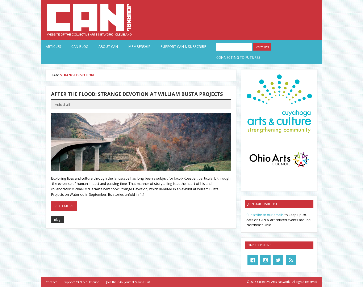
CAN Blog (79, 46)
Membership (139, 46)
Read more (64, 206)
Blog (57, 220)
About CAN (108, 46)
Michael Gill (62, 105)
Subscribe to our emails (265, 215)
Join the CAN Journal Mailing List (128, 282)
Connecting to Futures (238, 57)
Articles (53, 46)
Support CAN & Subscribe (183, 46)
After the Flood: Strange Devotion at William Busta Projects (137, 93)
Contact (51, 282)
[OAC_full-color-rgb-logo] (279, 168)
